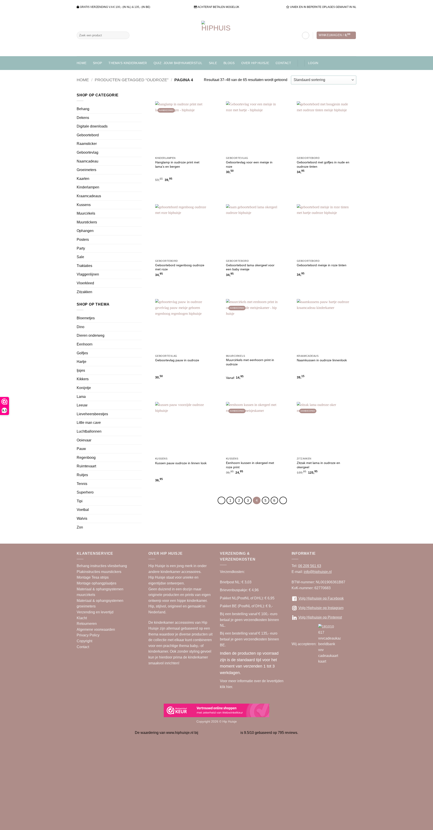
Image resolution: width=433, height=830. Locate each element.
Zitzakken (84, 292)
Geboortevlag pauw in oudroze (177, 360)
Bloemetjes (86, 318)
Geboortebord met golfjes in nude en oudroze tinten (323, 164)
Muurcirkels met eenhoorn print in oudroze (250, 362)
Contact (283, 63)
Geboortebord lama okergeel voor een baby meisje (250, 267)
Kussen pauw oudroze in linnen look (181, 463)
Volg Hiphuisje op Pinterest (320, 617)
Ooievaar (84, 440)
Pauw (81, 449)
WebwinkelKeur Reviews (219, 733)
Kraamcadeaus (89, 196)
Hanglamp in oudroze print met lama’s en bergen (177, 164)
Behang (83, 109)
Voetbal (83, 510)
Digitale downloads (92, 126)
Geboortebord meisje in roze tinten (321, 265)
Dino (80, 327)
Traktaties (84, 266)
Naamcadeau (87, 161)
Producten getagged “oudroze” (131, 79)
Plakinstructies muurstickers (99, 572)
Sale (213, 63)
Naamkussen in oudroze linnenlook (322, 360)
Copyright (84, 641)
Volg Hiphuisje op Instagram (320, 608)
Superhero (85, 492)
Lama (81, 397)
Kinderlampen (88, 187)
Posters (83, 239)
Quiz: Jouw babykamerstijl (178, 63)
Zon (80, 527)
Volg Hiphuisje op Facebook (321, 598)
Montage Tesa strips (93, 577)
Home (81, 63)
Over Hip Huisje (255, 63)
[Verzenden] (125, 35)
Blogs (229, 63)
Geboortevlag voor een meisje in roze (249, 164)
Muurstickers (87, 222)
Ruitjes (82, 475)
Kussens (84, 205)
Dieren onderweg (90, 335)
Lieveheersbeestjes (92, 414)
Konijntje (84, 388)
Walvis (82, 518)
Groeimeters (86, 170)
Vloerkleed (85, 283)
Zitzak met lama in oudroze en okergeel (318, 465)
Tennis (82, 484)
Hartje (81, 362)
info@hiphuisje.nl (318, 572)
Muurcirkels (86, 213)
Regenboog (86, 457)
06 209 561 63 (309, 566)
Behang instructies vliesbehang (102, 566)
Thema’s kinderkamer (127, 63)
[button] (336, 35)
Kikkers (83, 379)
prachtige (170, 646)
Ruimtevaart (86, 466)
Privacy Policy (88, 635)
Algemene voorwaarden (96, 629)
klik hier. (226, 687)
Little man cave (89, 422)
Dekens (83, 118)
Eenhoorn (84, 344)
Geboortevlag (87, 152)
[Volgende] (283, 500)
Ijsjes (81, 370)
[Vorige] (221, 500)
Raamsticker (87, 144)
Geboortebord (88, 135)
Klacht (82, 618)
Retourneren (87, 624)
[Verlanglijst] (305, 35)
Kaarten (83, 179)
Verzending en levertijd (95, 612)
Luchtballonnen (89, 431)
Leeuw (82, 405)
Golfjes (82, 353)
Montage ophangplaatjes (96, 583)
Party (81, 248)
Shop (97, 63)
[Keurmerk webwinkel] (216, 710)
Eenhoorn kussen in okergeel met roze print (250, 465)
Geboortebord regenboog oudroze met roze (179, 267)
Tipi (80, 501)
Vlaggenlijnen (88, 274)
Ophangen (85, 231)
